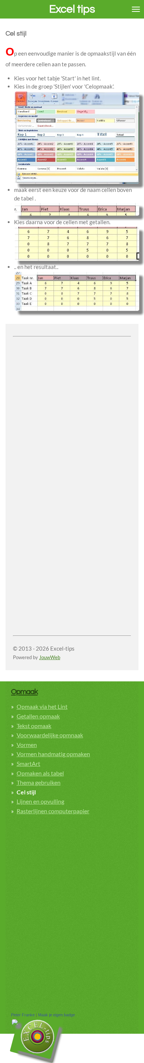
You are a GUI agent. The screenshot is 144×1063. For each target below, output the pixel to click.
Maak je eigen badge (56, 1015)
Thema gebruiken (39, 782)
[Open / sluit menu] (136, 9)
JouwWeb (49, 657)
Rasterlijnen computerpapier (53, 810)
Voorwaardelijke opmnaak (50, 734)
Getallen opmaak (38, 716)
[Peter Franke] (14, 1023)
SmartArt (28, 763)
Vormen (27, 744)
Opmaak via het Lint (42, 706)
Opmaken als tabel (40, 773)
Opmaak (24, 691)
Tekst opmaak (34, 725)
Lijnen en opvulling (40, 801)
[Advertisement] (72, 411)
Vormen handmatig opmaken (53, 753)
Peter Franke (23, 1015)
